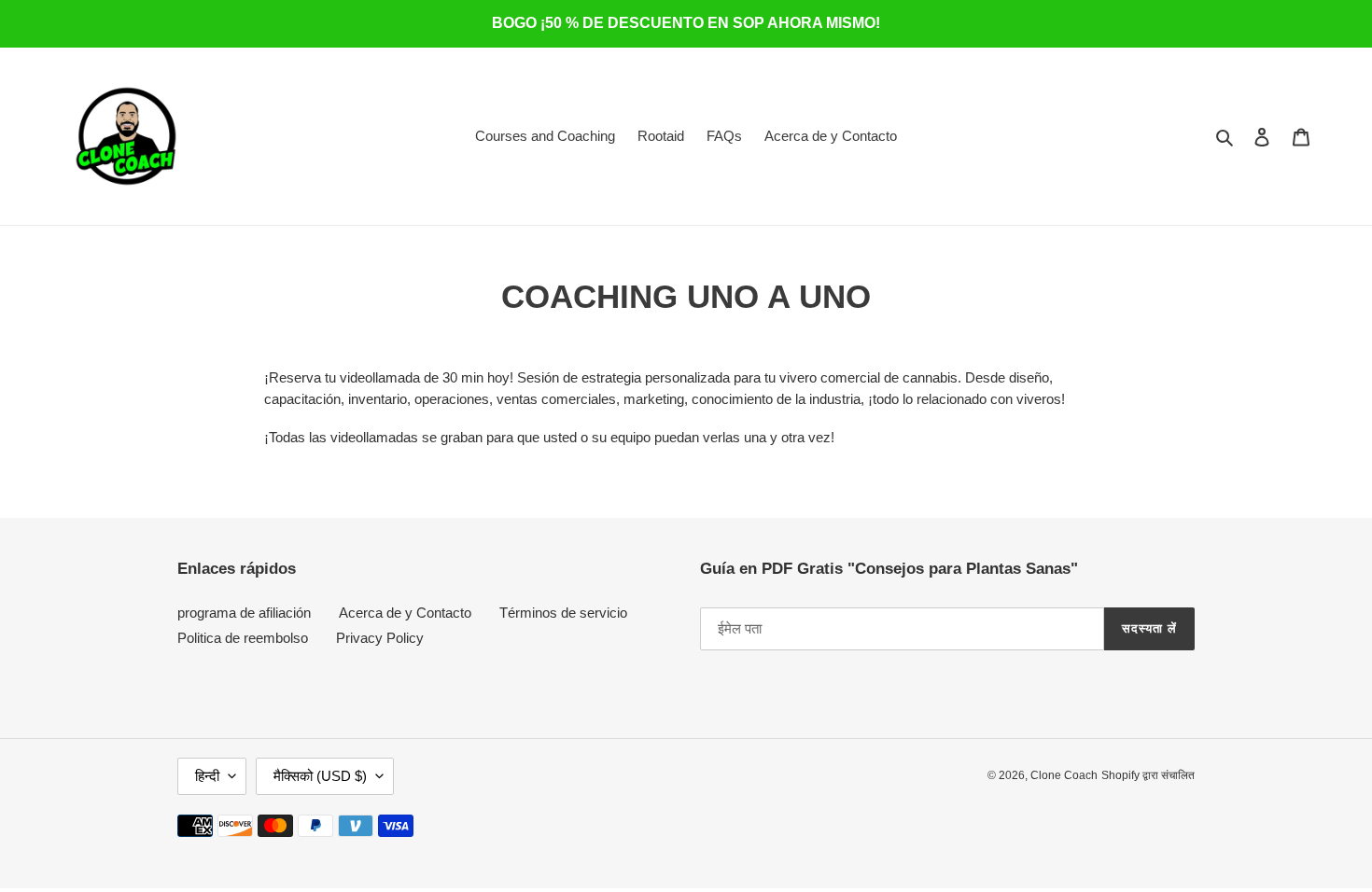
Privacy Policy (380, 638)
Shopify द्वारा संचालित (1148, 775)
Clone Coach (1064, 775)
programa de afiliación (244, 612)
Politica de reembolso (242, 638)
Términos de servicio (563, 612)
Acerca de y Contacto (405, 612)
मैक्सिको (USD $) (320, 776)
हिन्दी (207, 776)
